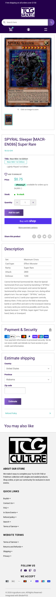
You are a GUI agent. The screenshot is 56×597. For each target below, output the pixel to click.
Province (8, 374)
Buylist (6, 498)
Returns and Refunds (12, 547)
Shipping (7, 551)
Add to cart (14, 212)
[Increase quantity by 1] (33, 202)
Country (7, 364)
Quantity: (8, 202)
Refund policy (9, 517)
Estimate (13, 401)
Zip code (8, 385)
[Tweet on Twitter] (44, 236)
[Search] (51, 22)
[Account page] (28, 30)
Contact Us (8, 503)
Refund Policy (11, 413)
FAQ (5, 508)
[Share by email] (50, 236)
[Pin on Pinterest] (39, 236)
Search (6, 522)
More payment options (28, 227)
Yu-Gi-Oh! (8, 151)
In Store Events (9, 512)
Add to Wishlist (15, 174)
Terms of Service (10, 526)
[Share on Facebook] (34, 236)
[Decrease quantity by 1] (17, 202)
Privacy (6, 556)
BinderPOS (23, 595)
